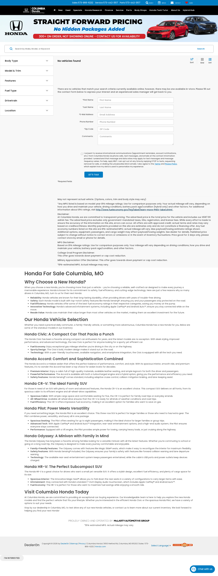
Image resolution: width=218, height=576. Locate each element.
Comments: (87, 136)
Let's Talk (93, 174)
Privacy (82, 543)
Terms (157, 164)
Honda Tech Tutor (158, 10)
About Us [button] (175, 10)
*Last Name (88, 107)
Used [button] (67, 10)
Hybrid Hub (188, 10)
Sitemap (74, 543)
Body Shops (141, 10)
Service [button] (119, 10)
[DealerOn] (32, 544)
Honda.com (100, 546)
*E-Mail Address (86, 114)
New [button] (60, 10)
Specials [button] (77, 10)
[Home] (54, 10)
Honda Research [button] (93, 10)
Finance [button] (109, 10)
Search (201, 48)
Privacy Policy (171, 164)
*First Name (88, 100)
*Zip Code (88, 129)
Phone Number (86, 121)
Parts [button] (129, 10)
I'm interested (12, 558)
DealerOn (65, 543)
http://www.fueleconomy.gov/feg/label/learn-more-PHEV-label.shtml (134, 209)
